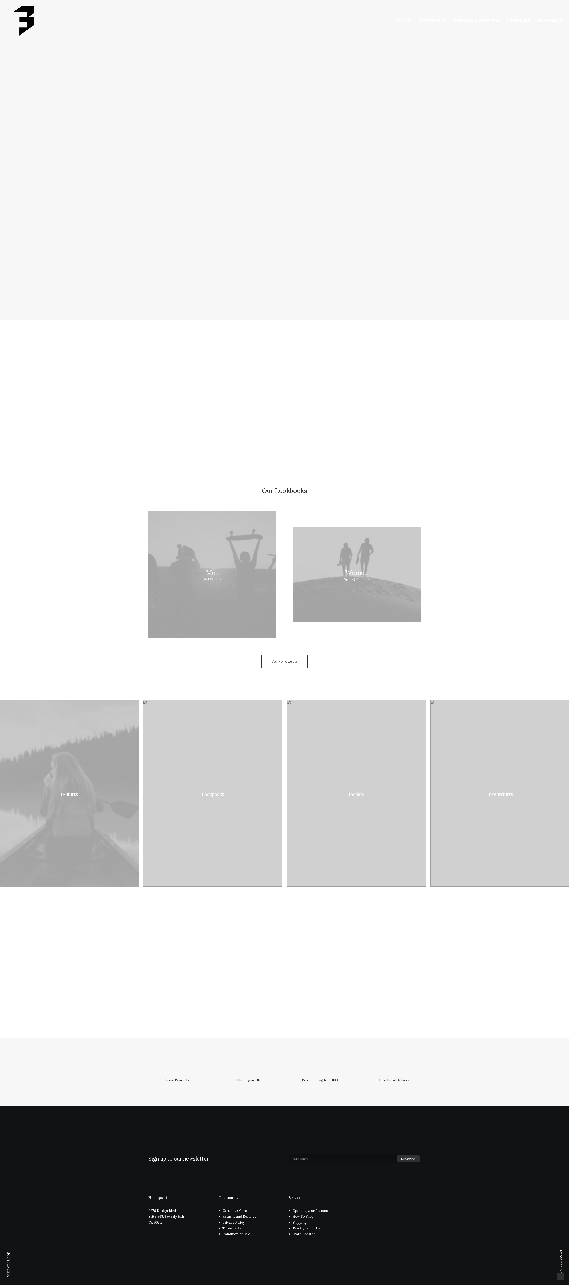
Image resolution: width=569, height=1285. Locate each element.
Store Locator (304, 1234)
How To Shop (303, 1216)
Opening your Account (310, 1211)
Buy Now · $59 (142, 177)
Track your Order (306, 1228)
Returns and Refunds (239, 1216)
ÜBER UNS (518, 21)
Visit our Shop (8, 1264)
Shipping (300, 1222)
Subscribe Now (561, 1263)
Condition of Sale (236, 1234)
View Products (284, 661)
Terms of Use (233, 1228)
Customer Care (234, 1211)
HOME (404, 21)
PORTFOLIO (433, 21)
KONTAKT (550, 21)
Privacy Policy (233, 1222)
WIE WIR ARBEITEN (476, 21)
